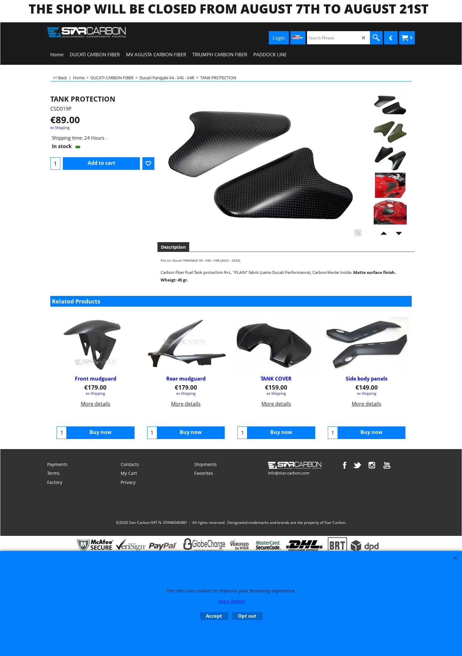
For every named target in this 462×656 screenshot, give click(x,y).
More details (95, 403)
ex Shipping (59, 127)
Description (173, 247)
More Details (231, 601)
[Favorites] (148, 164)
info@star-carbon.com (289, 473)
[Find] (376, 37)
